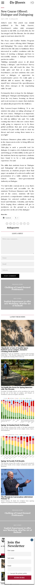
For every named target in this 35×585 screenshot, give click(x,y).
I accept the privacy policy (18, 573)
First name (11, 550)
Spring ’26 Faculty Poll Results (12, 461)
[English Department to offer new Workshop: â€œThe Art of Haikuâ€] (17, 302)
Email (9, 566)
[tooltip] (7, 223)
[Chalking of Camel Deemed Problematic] (17, 287)
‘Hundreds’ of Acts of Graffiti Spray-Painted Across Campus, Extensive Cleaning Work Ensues (15, 349)
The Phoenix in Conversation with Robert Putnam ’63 (17, 498)
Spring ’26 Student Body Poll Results (15, 425)
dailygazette (14, 19)
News (2, 7)
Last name (11, 558)
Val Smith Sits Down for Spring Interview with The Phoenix (16, 388)
